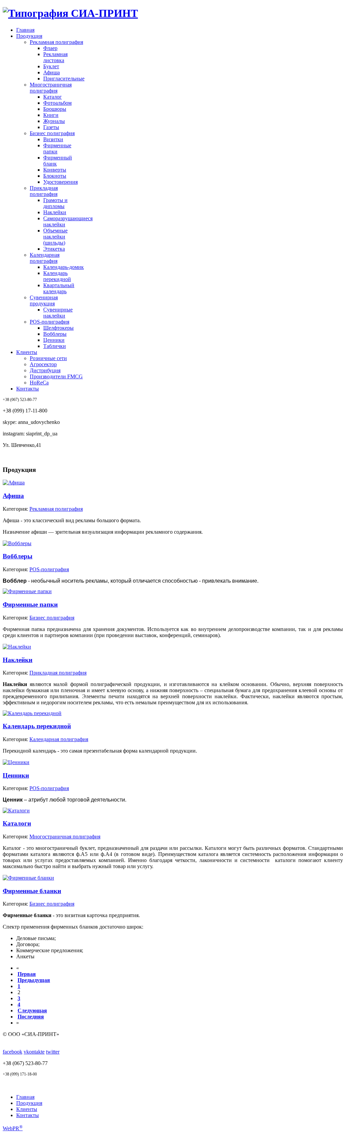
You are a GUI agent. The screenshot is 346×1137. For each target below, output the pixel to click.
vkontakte (34, 1052)
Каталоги (17, 823)
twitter (52, 1052)
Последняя (31, 1016)
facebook (12, 1052)
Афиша (13, 495)
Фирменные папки (30, 604)
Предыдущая (34, 980)
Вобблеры (17, 556)
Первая (27, 974)
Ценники (16, 775)
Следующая (32, 1010)
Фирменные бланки (32, 890)
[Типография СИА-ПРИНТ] (70, 13)
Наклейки (17, 659)
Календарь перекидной (37, 726)
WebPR (13, 1128)
